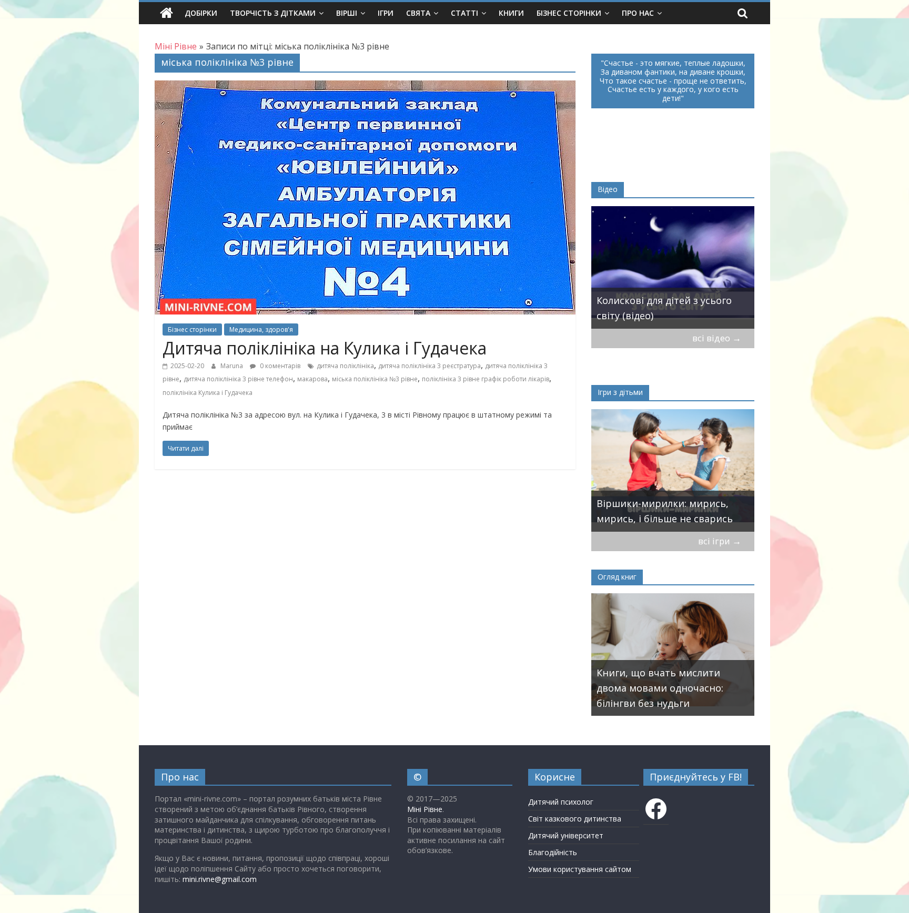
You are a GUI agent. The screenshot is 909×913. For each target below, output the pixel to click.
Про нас (638, 13)
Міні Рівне (424, 809)
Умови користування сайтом (579, 869)
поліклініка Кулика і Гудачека (207, 392)
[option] (672, 267)
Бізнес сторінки (569, 13)
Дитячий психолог (560, 802)
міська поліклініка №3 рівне (375, 378)
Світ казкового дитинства (574, 819)
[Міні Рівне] (166, 13)
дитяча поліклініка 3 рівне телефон (238, 378)
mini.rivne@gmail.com (220, 879)
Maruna (232, 365)
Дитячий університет (565, 835)
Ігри (385, 13)
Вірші (346, 13)
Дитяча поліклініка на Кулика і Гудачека (325, 348)
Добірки (201, 13)
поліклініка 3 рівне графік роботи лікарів (485, 378)
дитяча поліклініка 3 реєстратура (429, 365)
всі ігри (719, 541)
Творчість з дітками (273, 13)
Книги (511, 13)
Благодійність (552, 852)
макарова (312, 378)
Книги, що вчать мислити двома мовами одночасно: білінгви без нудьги (660, 687)
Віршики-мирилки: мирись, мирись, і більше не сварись (665, 511)
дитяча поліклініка (345, 365)
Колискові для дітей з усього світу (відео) (664, 308)
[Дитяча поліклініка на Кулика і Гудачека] (365, 87)
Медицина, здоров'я (261, 329)
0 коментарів (279, 365)
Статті (464, 13)
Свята (418, 13)
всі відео (716, 338)
